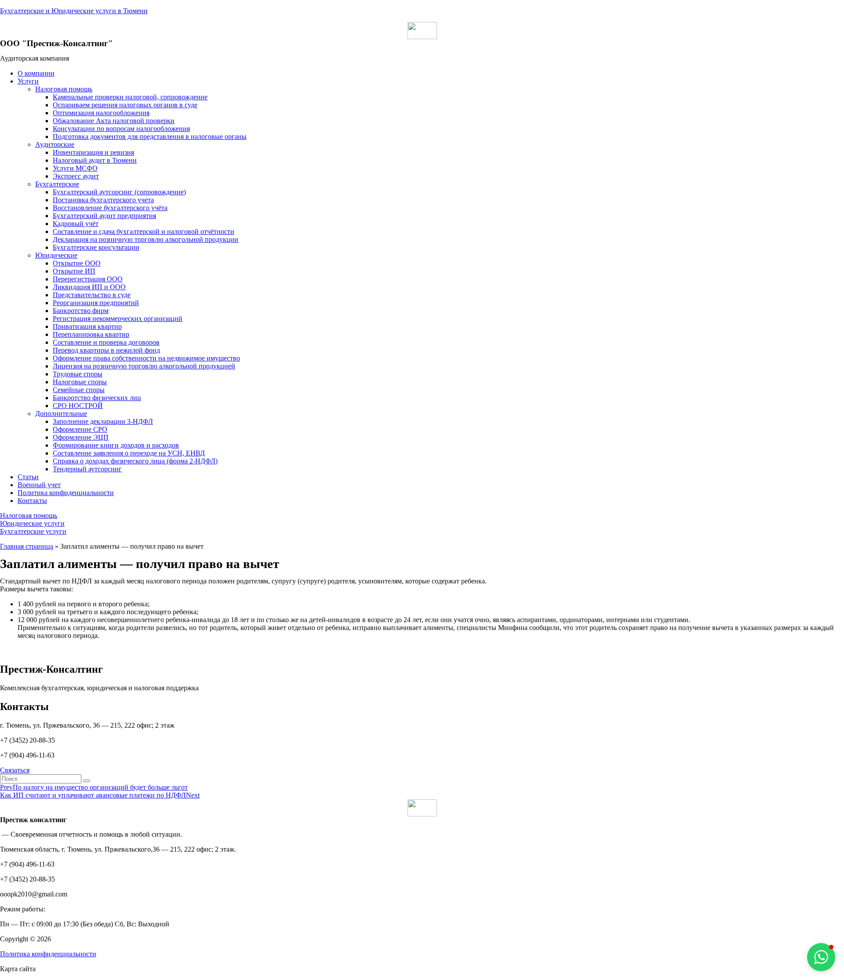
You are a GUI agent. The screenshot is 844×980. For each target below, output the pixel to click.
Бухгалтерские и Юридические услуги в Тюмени (74, 11)
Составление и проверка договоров (106, 342)
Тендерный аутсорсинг (87, 469)
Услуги (28, 81)
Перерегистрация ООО (88, 279)
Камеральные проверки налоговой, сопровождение (130, 97)
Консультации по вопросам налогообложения (121, 128)
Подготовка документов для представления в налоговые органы (150, 136)
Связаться (14, 770)
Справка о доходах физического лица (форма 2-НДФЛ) (135, 461)
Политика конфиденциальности (66, 492)
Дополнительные (61, 413)
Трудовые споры (77, 374)
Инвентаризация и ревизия (93, 152)
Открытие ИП (74, 271)
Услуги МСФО (75, 168)
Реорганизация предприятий (96, 302)
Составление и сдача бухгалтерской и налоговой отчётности (143, 231)
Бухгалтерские (57, 184)
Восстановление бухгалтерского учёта (110, 207)
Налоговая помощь (63, 89)
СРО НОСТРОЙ (78, 405)
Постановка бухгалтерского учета (103, 200)
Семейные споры (79, 389)
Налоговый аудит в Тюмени (95, 160)
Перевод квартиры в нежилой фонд (106, 350)
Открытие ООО (77, 263)
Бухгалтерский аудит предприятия (104, 215)
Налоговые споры (80, 382)
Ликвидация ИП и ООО (89, 287)
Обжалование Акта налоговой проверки (114, 120)
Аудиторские (54, 144)
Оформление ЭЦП (81, 437)
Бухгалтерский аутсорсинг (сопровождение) (119, 192)
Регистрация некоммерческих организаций (117, 318)
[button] (28, 515)
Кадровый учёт (75, 223)
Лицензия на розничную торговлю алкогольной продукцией (144, 366)
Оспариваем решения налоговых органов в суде (125, 105)
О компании (36, 73)
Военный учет (39, 484)
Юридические (56, 255)
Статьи (28, 477)
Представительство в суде (92, 295)
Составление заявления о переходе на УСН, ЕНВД (129, 453)
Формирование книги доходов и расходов (116, 445)
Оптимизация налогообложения (101, 113)
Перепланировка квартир (91, 334)
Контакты (32, 500)
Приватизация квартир (87, 326)
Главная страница (26, 546)
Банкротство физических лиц (97, 397)
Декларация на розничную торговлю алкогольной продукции (145, 239)
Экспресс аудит (76, 176)
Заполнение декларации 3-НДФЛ (103, 421)
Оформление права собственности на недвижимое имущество (146, 358)
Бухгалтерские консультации (96, 247)
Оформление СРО (80, 429)
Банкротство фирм (81, 310)
